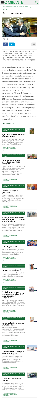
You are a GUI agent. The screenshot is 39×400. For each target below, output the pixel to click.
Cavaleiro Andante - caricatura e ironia (16, 7)
